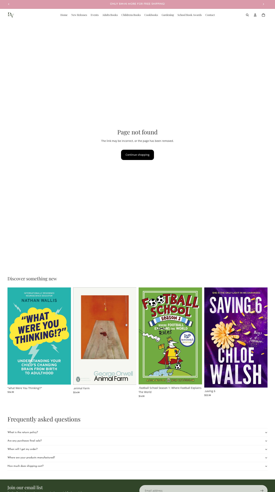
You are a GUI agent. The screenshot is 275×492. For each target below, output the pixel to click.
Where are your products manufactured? (31, 457)
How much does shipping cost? (25, 466)
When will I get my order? (22, 449)
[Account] (255, 15)
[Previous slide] (9, 4)
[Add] (65, 378)
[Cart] (263, 15)
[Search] (247, 15)
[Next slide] (263, 4)
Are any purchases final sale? (24, 440)
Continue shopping (137, 154)
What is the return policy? (22, 432)
